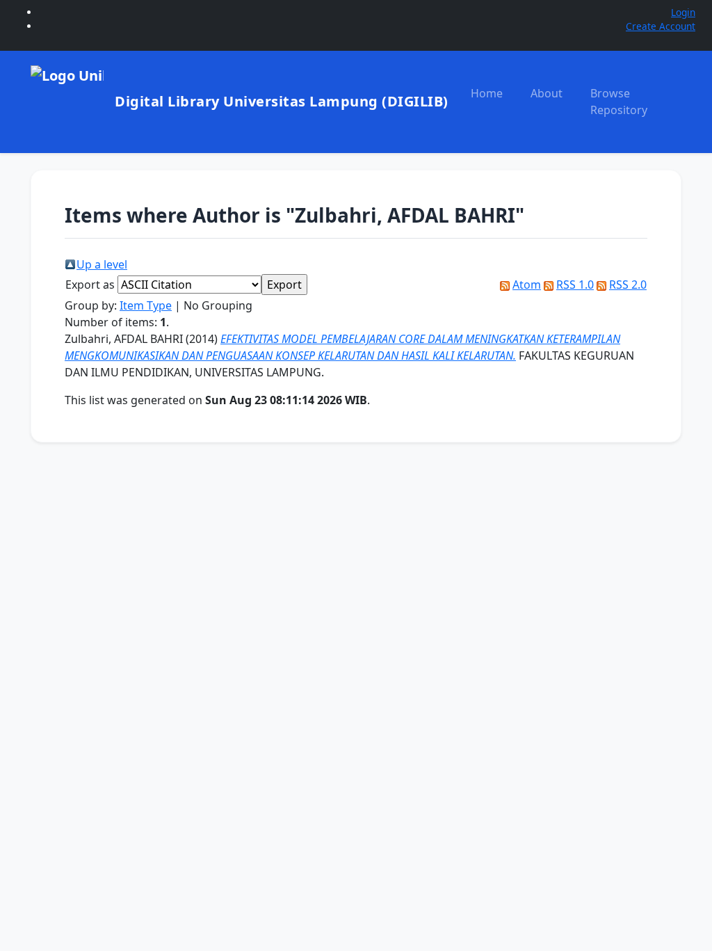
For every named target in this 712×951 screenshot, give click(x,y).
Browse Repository (618, 102)
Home (487, 93)
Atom (526, 284)
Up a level (101, 264)
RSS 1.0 (575, 284)
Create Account (660, 26)
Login (683, 12)
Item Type (146, 305)
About (547, 93)
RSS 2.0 (628, 284)
